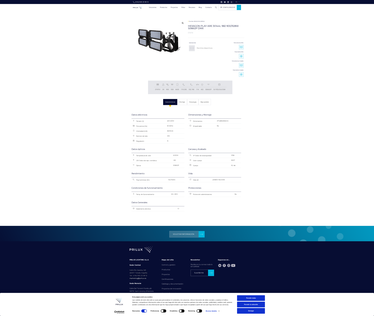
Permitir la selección (251, 304)
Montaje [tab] (182, 102)
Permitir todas (251, 298)
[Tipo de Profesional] (145, 7)
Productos (166, 270)
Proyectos (166, 274)
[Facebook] (221, 2)
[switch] (163, 310)
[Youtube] (233, 265)
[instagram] (231, 2)
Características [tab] (170, 102)
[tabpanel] (187, 164)
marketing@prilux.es (138, 278)
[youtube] (224, 2)
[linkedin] (228, 2)
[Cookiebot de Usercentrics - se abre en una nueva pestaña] (119, 312)
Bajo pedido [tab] (205, 102)
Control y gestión (168, 265)
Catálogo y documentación (172, 284)
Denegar (251, 311)
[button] (182, 23)
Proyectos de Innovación (171, 289)
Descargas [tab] (192, 102)
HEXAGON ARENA (199, 21)
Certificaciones (167, 279)
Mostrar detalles (211, 311)
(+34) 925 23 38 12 (142, 2)
